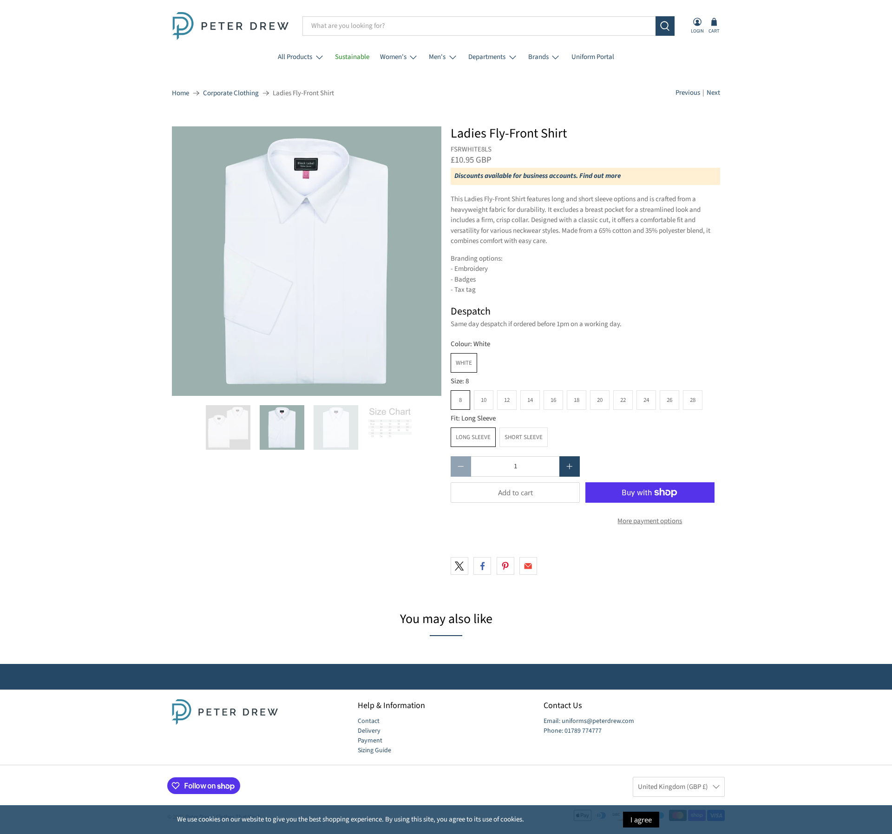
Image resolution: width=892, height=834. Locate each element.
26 (669, 400)
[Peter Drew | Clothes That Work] (230, 26)
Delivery (369, 730)
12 (507, 400)
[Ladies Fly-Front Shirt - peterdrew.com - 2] (306, 261)
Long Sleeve (473, 437)
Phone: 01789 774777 (573, 730)
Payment (370, 740)
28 (692, 400)
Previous (688, 93)
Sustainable (352, 57)
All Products (295, 57)
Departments (486, 57)
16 (553, 400)
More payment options (649, 521)
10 (483, 400)
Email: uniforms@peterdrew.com (589, 721)
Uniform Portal (592, 57)
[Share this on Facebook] (482, 566)
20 (600, 400)
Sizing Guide (374, 750)
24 (646, 400)
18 (576, 400)
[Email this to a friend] (528, 566)
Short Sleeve (524, 437)
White (464, 363)
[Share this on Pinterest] (505, 566)
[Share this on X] (459, 566)
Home (180, 93)
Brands (538, 57)
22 (623, 400)
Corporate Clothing (231, 93)
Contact (369, 721)
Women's (393, 57)
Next (713, 93)
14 (530, 400)
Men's (437, 57)
